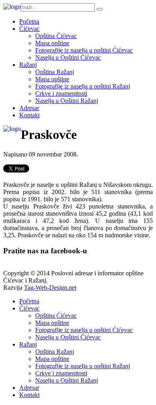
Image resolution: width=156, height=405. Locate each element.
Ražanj (28, 64)
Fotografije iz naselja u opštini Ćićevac (84, 50)
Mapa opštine (52, 43)
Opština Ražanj (54, 71)
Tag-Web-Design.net (50, 287)
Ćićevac (29, 28)
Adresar (29, 107)
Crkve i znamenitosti (61, 93)
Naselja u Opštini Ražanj (66, 100)
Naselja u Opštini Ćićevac (68, 57)
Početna (29, 21)
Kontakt (29, 115)
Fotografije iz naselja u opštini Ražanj (82, 86)
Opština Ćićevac (56, 35)
